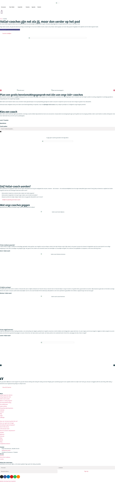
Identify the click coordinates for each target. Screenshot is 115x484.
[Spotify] (15, 476)
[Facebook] (5, 476)
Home (1, 18)
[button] (1, 90)
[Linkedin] (8, 476)
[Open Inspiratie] (23, 7)
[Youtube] (11, 476)
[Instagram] (1, 476)
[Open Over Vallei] (15, 7)
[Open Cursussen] (6, 7)
